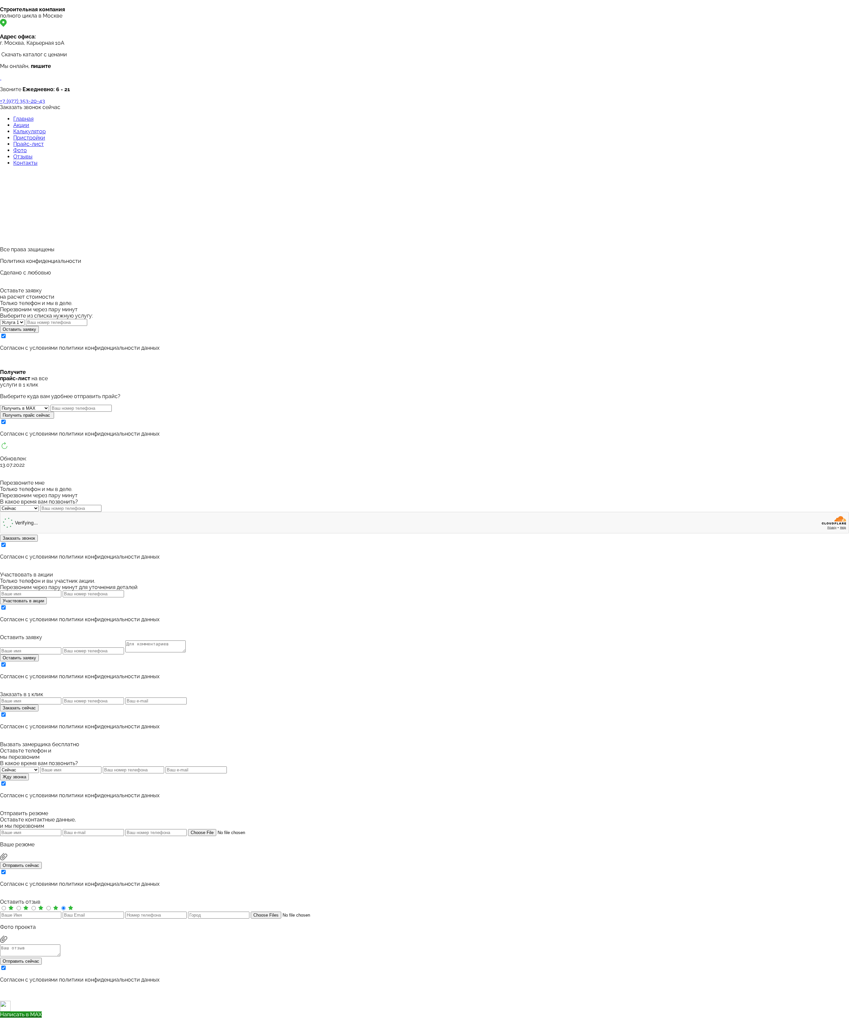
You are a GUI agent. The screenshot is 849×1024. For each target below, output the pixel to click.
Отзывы (23, 156)
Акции (21, 125)
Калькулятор (29, 131)
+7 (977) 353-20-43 (22, 101)
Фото (20, 150)
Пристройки (29, 138)
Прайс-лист (28, 144)
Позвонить (14, 1021)
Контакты (25, 163)
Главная (23, 119)
